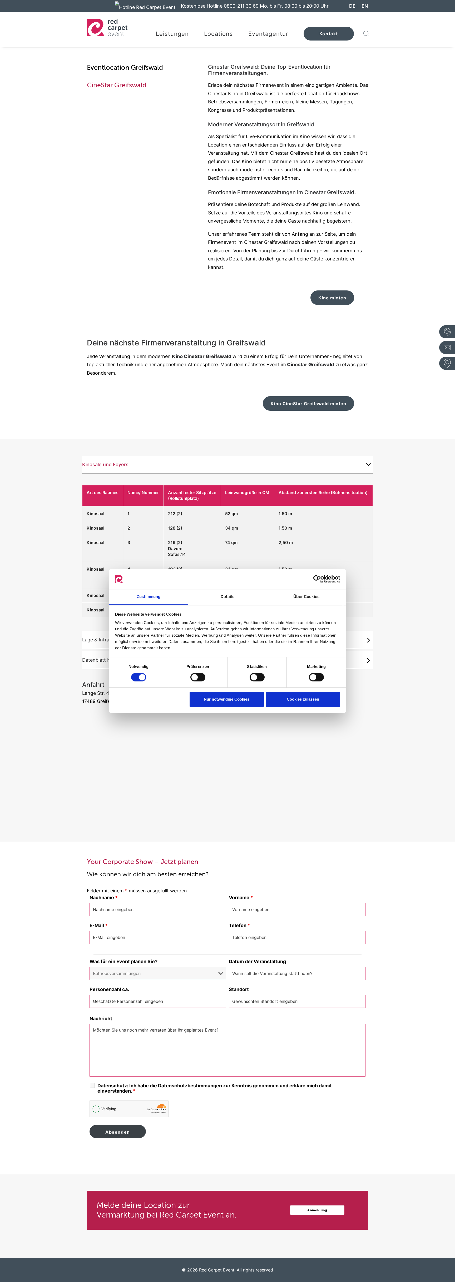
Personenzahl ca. (109, 989)
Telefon (239, 925)
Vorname (241, 897)
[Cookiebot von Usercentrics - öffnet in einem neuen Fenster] (317, 579)
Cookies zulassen (303, 699)
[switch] (197, 677)
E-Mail (99, 925)
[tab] (227, 465)
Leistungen (172, 33)
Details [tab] (227, 596)
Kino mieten (332, 297)
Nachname (104, 897)
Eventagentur (268, 33)
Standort (239, 989)
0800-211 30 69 (241, 6)
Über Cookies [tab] (306, 596)
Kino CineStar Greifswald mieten (308, 403)
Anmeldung (317, 1210)
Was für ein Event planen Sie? (123, 961)
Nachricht (101, 1018)
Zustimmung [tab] (149, 596)
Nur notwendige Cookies (226, 699)
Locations (218, 33)
